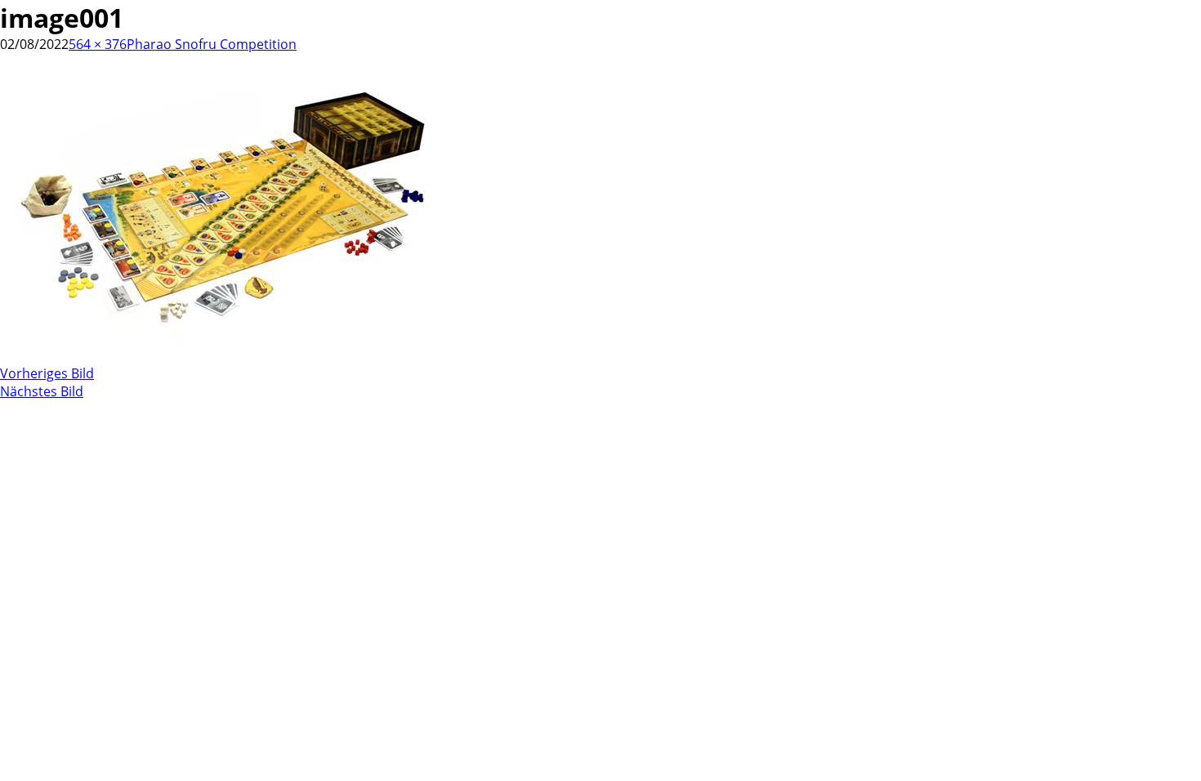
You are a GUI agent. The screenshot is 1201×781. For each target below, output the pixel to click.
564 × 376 (98, 44)
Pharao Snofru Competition (212, 44)
